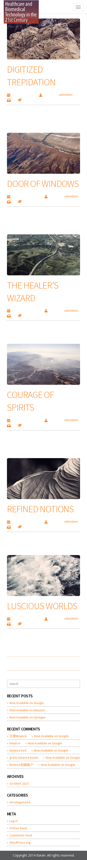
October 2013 (19, 783)
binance (15, 743)
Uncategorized (20, 802)
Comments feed (21, 835)
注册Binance (18, 736)
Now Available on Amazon (27, 710)
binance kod (18, 750)
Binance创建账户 (21, 765)
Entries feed (18, 828)
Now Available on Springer (28, 717)
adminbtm (66, 95)
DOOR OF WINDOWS (43, 183)
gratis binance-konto (24, 757)
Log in (14, 821)
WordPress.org (20, 842)
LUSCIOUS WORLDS (42, 606)
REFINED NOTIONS (40, 509)
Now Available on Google (27, 703)
